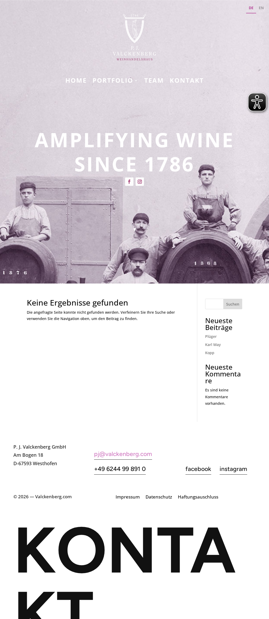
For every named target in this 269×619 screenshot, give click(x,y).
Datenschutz (159, 497)
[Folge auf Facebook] (129, 181)
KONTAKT (187, 81)
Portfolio (112, 81)
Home (76, 81)
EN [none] (261, 7)
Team (154, 81)
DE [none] (251, 7)
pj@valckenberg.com (123, 454)
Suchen (232, 304)
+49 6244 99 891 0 (120, 469)
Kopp (209, 352)
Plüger (211, 336)
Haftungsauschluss (198, 497)
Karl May (213, 344)
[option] (261, 8)
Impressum (128, 497)
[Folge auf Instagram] (140, 181)
